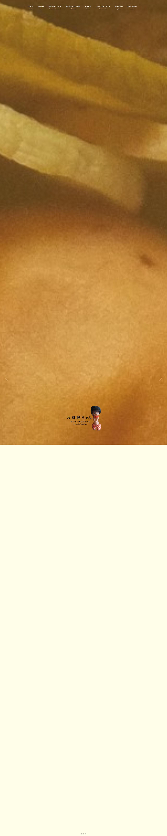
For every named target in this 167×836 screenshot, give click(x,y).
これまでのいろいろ (103, 8)
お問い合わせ (132, 8)
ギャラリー (119, 8)
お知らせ (41, 8)
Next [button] (160, 378)
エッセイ (88, 8)
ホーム (30, 8)
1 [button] (81, 833)
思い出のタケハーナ (73, 8)
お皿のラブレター (55, 8)
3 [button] (85, 833)
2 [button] (83, 833)
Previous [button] (6, 378)
